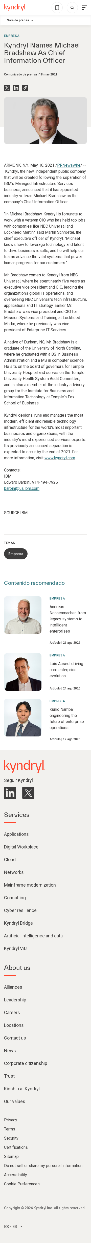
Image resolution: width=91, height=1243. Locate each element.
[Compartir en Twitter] (7, 88)
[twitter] (28, 793)
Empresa (11, 36)
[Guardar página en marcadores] (57, 7)
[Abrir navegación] (84, 7)
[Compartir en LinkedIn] (16, 88)
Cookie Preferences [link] (22, 1184)
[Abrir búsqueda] (72, 7)
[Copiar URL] (25, 88)
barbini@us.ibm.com (21, 488)
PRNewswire (68, 165)
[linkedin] (10, 793)
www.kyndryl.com (59, 457)
